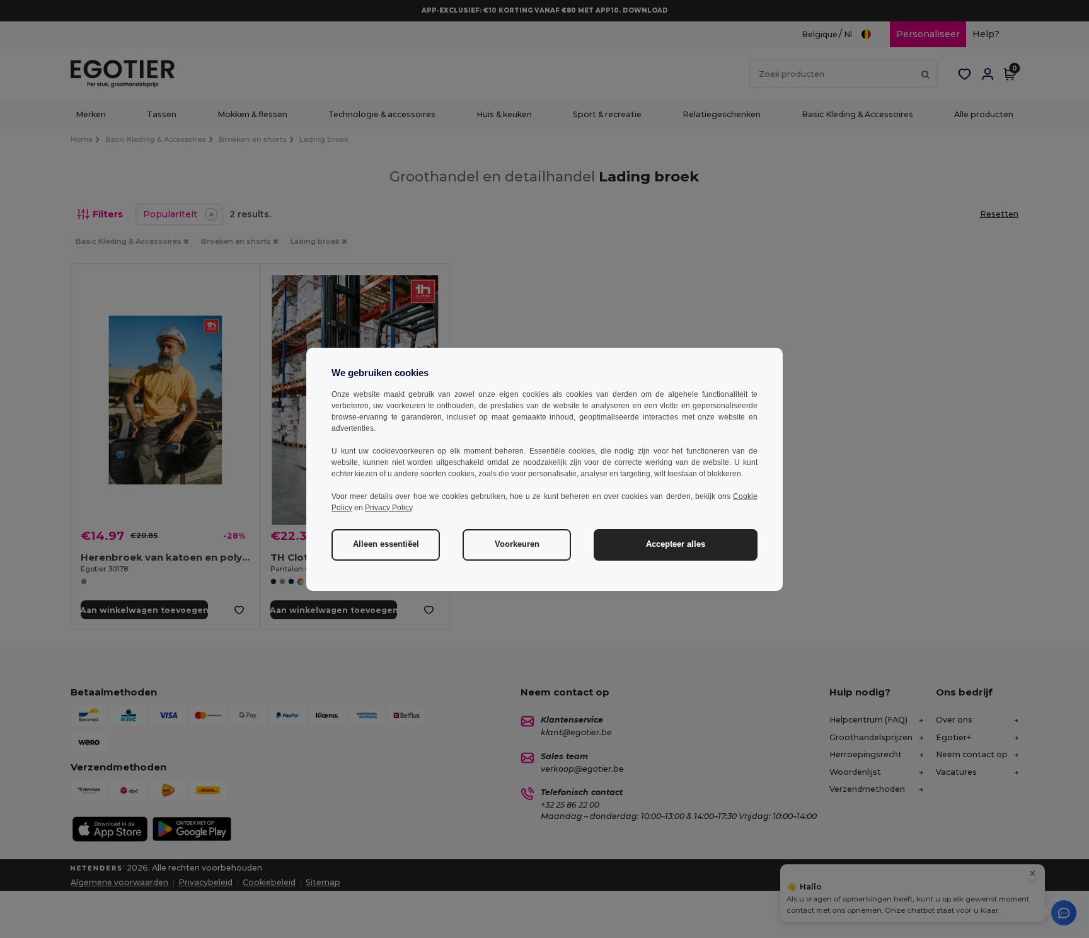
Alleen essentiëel (386, 544)
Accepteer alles (675, 544)
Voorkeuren (517, 544)
